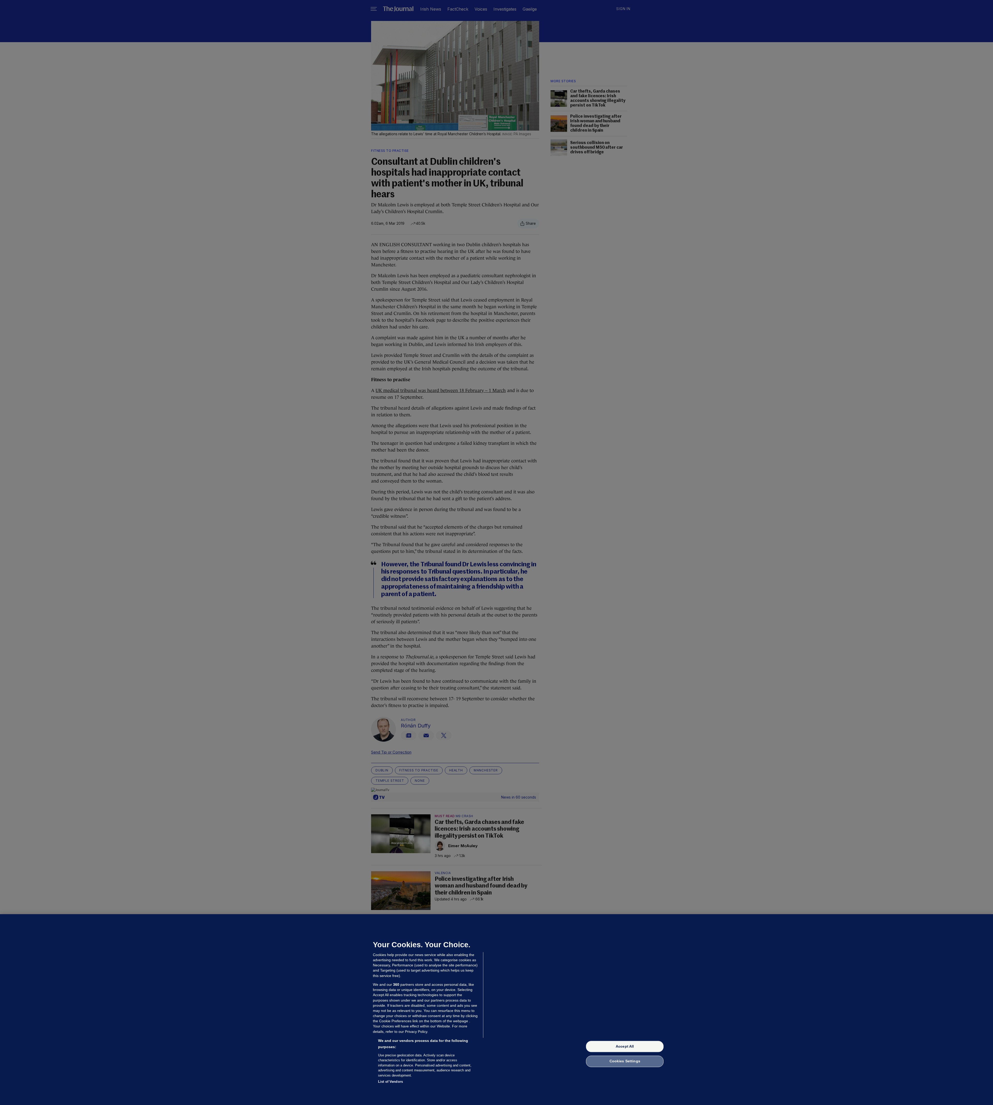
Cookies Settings (625, 1061)
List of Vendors (390, 1082)
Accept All (625, 1046)
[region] (496, 1009)
